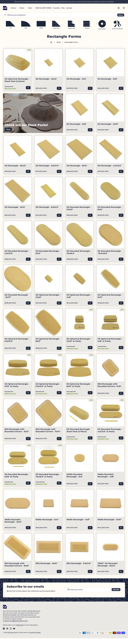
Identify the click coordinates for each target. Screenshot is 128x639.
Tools (31, 8)
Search (121, 15)
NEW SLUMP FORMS (43, 8)
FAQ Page (19, 625)
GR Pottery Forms (12, 632)
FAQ (63, 8)
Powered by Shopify (35, 632)
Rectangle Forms (71, 42)
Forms (14, 8)
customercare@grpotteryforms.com (15, 621)
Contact (69, 8)
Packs (22, 8)
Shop (59, 42)
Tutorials (56, 8)
